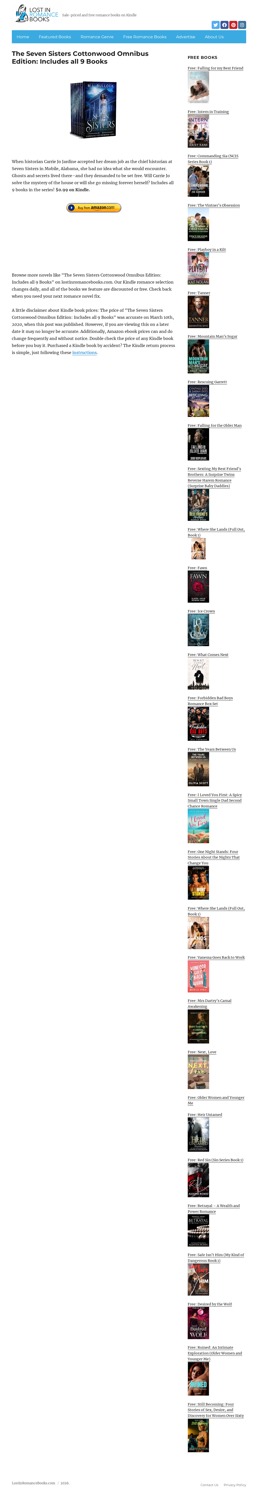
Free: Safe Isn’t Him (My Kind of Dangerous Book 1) (216, 1258)
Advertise (185, 36)
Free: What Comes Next (208, 654)
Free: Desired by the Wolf (210, 1304)
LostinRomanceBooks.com (33, 1483)
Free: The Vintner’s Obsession (214, 205)
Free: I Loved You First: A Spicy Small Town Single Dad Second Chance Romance (215, 800)
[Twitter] (216, 25)
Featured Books (55, 36)
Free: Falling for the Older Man (215, 425)
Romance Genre (97, 36)
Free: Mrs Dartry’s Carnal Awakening (210, 1003)
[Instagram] (242, 25)
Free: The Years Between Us (212, 749)
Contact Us (209, 1485)
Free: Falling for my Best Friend (215, 68)
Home (23, 36)
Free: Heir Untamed (205, 1114)
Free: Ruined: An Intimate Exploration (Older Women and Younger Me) (215, 1353)
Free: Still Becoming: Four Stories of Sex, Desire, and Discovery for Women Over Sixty (216, 1410)
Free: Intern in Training (208, 111)
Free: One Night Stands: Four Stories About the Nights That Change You (214, 857)
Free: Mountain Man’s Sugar (212, 336)
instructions (84, 352)
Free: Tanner (199, 293)
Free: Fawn (197, 568)
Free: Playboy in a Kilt (207, 249)
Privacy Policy (235, 1485)
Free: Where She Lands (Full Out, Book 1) (216, 532)
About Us (214, 36)
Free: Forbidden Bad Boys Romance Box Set (210, 701)
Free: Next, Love (202, 1052)
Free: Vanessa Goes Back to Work (216, 957)
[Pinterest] (233, 25)
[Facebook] (224, 25)
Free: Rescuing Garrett (207, 382)
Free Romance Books (145, 36)
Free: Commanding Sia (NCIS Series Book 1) (213, 159)
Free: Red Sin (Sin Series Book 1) (215, 1160)
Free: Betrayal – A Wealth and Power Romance (214, 1209)
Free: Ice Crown (201, 611)
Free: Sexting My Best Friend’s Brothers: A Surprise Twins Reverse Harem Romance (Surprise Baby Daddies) (214, 477)
